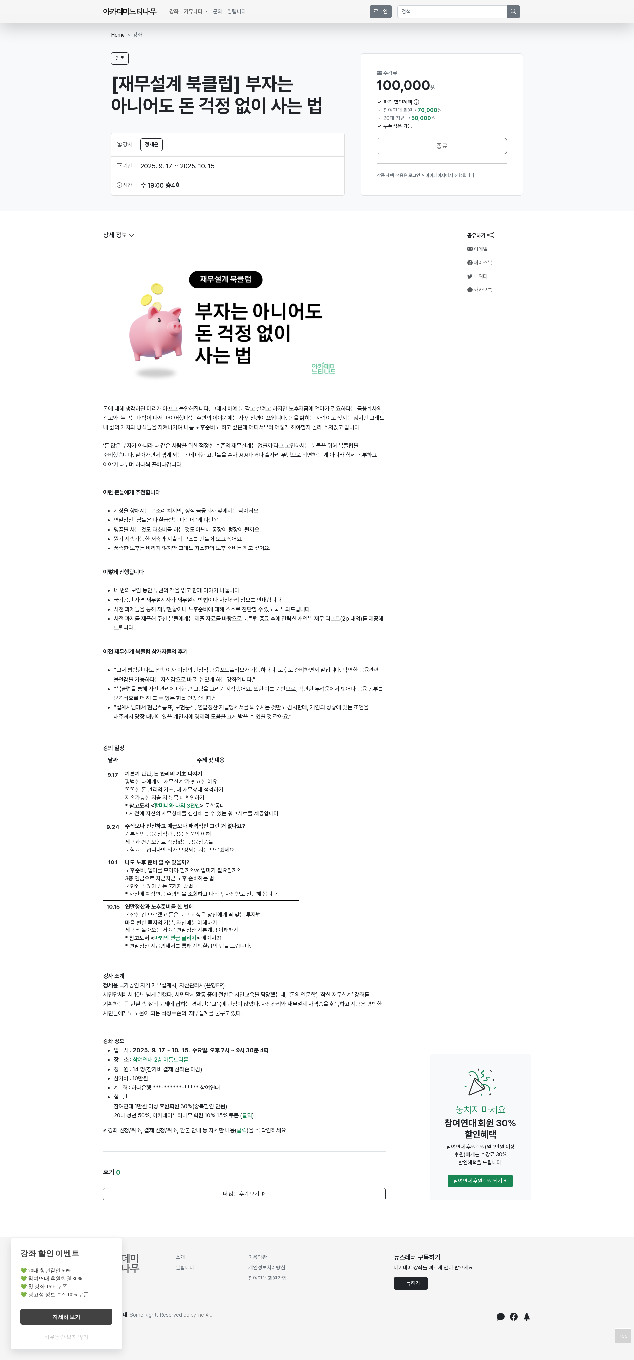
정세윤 (151, 144)
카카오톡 (482, 290)
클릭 (242, 1130)
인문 (119, 58)
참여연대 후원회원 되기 (477, 1181)
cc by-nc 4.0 (198, 1315)
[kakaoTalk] (501, 1318)
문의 (217, 11)
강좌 (174, 11)
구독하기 (411, 1283)
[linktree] (527, 1318)
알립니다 (237, 11)
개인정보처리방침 (266, 1268)
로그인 (381, 11)
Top (623, 1336)
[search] (513, 11)
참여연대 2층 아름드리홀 (160, 1059)
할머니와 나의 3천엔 (177, 805)
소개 (180, 1257)
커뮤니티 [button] (194, 11)
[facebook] (514, 1318)
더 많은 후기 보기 (242, 1194)
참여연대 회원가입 (267, 1278)
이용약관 (257, 1257)
